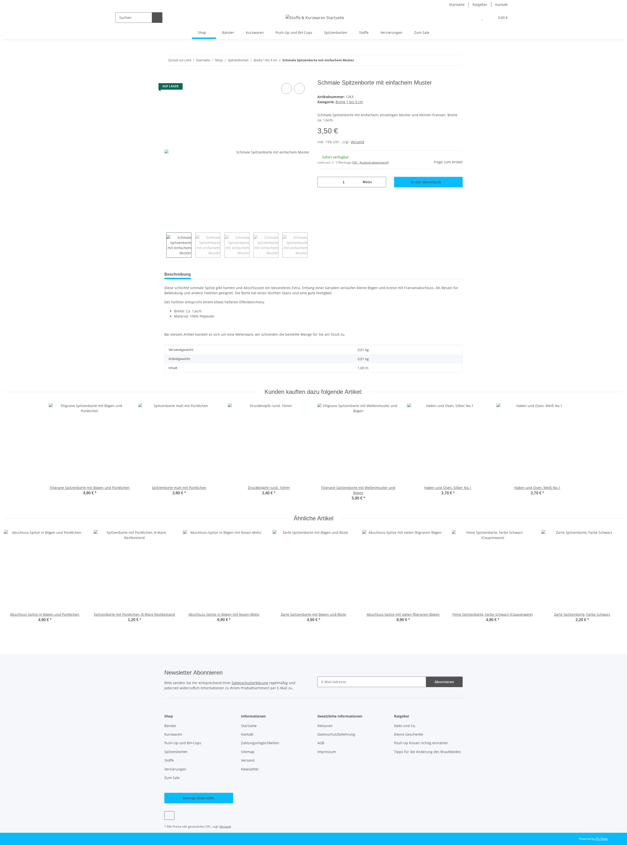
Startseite (457, 4)
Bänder (228, 32)
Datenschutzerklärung (250, 682)
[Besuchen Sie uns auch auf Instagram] (169, 815)
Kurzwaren (255, 32)
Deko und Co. (405, 725)
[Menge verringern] (323, 182)
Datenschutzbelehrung (336, 734)
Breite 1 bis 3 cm (349, 102)
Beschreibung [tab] (177, 274)
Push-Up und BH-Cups (294, 32)
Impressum (326, 751)
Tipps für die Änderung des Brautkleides (427, 751)
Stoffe (364, 32)
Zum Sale (421, 32)
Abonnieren (444, 681)
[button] (472, 17)
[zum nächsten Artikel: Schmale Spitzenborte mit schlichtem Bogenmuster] (457, 60)
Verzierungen (391, 32)
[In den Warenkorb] (168, 76)
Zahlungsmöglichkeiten (260, 743)
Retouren (325, 725)
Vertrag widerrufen (199, 798)
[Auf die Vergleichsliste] (286, 88)
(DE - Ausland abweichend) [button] (370, 162)
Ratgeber (479, 4)
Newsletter (250, 769)
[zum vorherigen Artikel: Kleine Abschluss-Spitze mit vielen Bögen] (447, 60)
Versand (357, 142)
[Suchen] (157, 17)
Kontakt (501, 4)
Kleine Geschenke (408, 734)
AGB (320, 743)
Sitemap (247, 751)
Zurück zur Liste (179, 60)
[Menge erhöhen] (380, 182)
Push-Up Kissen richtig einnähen (421, 743)
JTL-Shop (601, 839)
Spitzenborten (335, 32)
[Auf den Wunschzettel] (299, 88)
